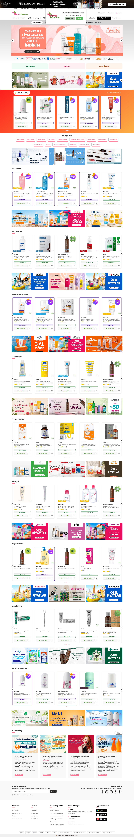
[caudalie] (30, 80)
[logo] (20, 13)
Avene (104, 317)
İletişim (14, 816)
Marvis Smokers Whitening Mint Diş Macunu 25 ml (44, 632)
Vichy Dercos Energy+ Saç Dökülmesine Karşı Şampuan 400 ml (66, 257)
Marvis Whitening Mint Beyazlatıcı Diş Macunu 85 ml (67, 632)
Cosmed (16, 691)
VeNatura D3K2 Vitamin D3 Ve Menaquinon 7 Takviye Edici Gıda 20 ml (89, 445)
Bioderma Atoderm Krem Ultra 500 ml (110, 195)
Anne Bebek (29, 18)
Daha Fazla (118, 733)
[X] (106, 793)
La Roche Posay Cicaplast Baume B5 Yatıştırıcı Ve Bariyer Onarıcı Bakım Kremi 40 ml (111, 382)
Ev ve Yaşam (91, 140)
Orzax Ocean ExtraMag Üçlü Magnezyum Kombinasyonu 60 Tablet (21, 445)
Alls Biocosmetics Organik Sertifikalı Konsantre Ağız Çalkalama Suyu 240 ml (87, 632)
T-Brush (16, 629)
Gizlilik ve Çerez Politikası (57, 819)
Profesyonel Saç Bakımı (104, 18)
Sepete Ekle (22, 127)
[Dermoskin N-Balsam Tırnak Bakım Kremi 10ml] (22, 494)
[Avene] (67, 219)
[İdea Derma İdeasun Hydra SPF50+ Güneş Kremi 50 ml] (67, 307)
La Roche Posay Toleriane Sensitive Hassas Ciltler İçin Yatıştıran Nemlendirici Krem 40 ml (44, 382)
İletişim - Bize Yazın (43, 8)
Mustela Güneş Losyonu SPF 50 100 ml (66, 382)
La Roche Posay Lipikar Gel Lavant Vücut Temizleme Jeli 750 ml (111, 570)
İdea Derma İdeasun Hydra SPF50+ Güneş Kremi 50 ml (65, 320)
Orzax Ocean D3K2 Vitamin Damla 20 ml (44, 445)
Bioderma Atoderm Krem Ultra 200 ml (88, 195)
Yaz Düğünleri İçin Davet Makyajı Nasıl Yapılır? (79, 757)
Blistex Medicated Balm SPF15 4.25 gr (44, 118)
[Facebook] (111, 793)
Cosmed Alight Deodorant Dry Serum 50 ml (21, 694)
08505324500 (72, 819)
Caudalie (60, 691)
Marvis (38, 629)
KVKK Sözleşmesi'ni (18, 795)
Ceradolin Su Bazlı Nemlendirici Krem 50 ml (89, 570)
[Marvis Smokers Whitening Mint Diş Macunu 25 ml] (45, 619)
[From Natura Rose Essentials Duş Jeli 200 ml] (45, 556)
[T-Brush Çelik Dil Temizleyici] (22, 619)
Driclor (82, 691)
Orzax (15, 442)
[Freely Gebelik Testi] (67, 556)
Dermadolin (84, 567)
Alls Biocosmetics (41, 255)
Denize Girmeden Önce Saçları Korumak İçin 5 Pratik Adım (23, 757)
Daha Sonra (70, 18)
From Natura (39, 567)
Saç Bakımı (73, 145)
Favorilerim (34, 811)
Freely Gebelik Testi (63, 569)
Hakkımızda (34, 8)
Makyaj (48, 145)
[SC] (67, 4)
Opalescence (107, 629)
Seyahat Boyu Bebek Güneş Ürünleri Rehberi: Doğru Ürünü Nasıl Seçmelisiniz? (52, 758)
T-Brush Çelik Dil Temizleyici (21, 631)
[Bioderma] (104, 219)
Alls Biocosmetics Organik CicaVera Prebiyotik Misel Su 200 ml (89, 507)
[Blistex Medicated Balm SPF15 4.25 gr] (45, 105)
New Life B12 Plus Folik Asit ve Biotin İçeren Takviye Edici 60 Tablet (65, 445)
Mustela (16, 380)
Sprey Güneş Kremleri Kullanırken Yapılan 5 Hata (107, 757)
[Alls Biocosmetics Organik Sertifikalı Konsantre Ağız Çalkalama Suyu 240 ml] (89, 619)
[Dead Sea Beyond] (30, 344)
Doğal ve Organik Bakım (77, 140)
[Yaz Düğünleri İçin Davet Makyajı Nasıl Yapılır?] (81, 744)
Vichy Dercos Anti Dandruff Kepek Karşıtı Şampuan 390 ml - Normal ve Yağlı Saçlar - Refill (89, 257)
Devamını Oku (19, 775)
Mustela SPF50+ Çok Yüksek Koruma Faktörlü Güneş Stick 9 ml (22, 382)
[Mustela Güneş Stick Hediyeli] (67, 40)
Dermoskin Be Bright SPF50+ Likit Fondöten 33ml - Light (111, 507)
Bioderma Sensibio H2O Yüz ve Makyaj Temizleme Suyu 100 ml (44, 507)
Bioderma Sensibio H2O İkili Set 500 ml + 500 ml (66, 507)
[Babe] (67, 344)
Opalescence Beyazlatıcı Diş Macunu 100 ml (110, 632)
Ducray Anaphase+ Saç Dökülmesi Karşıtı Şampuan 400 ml (110, 118)
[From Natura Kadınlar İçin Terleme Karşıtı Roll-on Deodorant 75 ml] (112, 681)
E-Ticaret (62, 836)
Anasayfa (16, 8)
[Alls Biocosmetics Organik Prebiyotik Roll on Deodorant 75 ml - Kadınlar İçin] (45, 681)
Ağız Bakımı (20, 140)
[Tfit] (67, 531)
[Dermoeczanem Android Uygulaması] (104, 811)
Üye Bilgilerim (34, 819)
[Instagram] (119, 793)
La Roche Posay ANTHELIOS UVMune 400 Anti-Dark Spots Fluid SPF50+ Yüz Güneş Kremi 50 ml (44, 195)
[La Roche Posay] (30, 219)
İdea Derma (18, 115)
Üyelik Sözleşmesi (54, 811)
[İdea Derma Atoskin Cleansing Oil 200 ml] (67, 181)
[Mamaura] (30, 407)
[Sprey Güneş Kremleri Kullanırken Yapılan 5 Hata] (109, 744)
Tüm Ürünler (96, 145)
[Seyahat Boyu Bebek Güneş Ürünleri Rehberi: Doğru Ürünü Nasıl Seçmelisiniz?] (53, 744)
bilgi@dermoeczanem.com (75, 824)
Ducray (104, 115)
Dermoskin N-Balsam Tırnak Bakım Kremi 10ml (21, 507)
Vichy (59, 255)
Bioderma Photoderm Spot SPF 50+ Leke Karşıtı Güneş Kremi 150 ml (89, 320)
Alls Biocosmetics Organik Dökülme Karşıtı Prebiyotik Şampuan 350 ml (42, 257)
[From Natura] (104, 157)
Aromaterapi (41, 140)
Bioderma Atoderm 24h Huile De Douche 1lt (22, 570)
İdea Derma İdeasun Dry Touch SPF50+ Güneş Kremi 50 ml (22, 118)
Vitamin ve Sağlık (84, 145)
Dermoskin (17, 505)
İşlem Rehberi (53, 822)
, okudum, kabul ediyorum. (25, 795)
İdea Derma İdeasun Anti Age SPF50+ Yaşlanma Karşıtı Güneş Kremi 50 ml (44, 320)
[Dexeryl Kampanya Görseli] (67, 80)
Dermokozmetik (116, 18)
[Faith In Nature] (67, 594)
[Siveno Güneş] (103, 80)
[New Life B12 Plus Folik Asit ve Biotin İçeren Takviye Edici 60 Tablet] (67, 432)
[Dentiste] (104, 656)
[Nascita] (30, 531)
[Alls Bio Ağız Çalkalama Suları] (67, 656)
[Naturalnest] (30, 469)
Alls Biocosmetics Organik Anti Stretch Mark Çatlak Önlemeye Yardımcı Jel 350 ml (89, 382)
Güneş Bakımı (44, 18)
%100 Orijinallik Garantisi (56, 813)
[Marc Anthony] (67, 282)
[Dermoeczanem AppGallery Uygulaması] (104, 819)
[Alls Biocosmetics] (67, 157)
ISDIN (60, 115)
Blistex (38, 115)
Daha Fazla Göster (114, 93)
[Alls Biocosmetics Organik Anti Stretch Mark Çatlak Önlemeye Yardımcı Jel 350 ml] (89, 369)
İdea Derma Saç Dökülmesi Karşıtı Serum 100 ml (111, 257)
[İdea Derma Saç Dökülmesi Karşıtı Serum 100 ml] (112, 244)
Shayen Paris (84, 115)
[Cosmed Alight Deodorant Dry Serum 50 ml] (22, 681)
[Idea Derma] (30, 157)
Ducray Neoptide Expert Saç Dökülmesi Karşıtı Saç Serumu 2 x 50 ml (22, 257)
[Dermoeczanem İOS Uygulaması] (104, 815)
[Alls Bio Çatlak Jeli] (67, 407)
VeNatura (83, 442)
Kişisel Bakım (113, 140)
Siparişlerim (34, 816)
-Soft (58, 836)
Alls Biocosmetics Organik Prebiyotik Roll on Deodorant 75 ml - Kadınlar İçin (44, 694)
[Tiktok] (115, 793)
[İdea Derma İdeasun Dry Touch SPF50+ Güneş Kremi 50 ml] (23, 105)
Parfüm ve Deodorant (60, 145)
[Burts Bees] (30, 594)
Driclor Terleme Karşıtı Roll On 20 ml (89, 694)
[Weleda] (104, 407)
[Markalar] (67, 66)
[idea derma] (104, 344)
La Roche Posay (18, 192)
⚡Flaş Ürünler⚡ (22, 93)
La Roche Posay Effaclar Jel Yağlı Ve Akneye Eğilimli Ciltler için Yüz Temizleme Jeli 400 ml (22, 195)
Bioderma (83, 192)
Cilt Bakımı (37, 18)
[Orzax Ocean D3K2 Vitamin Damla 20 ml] (45, 432)
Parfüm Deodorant (92, 18)
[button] (12, 40)
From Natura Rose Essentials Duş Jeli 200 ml (44, 570)
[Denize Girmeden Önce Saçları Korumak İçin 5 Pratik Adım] (25, 744)
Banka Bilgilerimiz (25, 8)
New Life (60, 442)
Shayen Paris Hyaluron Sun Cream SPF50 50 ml (87, 118)
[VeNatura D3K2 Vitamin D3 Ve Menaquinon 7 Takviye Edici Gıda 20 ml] (89, 432)
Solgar (105, 442)
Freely (60, 567)
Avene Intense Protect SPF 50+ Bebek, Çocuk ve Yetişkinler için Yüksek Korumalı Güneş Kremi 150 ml (111, 320)
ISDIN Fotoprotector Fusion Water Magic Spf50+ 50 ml (65, 118)
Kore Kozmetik (38, 145)
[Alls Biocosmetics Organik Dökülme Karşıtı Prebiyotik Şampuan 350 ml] (45, 244)
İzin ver (79, 18)
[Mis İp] (30, 656)
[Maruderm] (104, 594)
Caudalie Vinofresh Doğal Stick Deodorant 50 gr (66, 694)
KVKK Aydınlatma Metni (56, 816)
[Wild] (67, 718)
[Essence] (104, 531)
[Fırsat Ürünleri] (104, 66)
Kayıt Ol (53, 792)
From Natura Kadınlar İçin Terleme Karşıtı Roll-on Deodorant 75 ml (109, 694)
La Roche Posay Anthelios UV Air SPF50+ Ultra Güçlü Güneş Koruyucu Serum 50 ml (22, 320)
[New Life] (104, 469)
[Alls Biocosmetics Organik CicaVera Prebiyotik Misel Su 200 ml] (89, 494)
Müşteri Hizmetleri (17, 813)
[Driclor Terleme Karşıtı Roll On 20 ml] (89, 681)
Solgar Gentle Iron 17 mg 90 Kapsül (110, 445)
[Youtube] (102, 793)
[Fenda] (104, 282)
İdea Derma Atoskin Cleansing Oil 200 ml (66, 195)
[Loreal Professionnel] (30, 282)
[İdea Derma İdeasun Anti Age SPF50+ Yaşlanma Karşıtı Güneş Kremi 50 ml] (45, 307)
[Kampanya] (30, 66)
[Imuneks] (67, 469)
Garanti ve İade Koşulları (57, 825)
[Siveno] (30, 718)
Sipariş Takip (34, 813)
